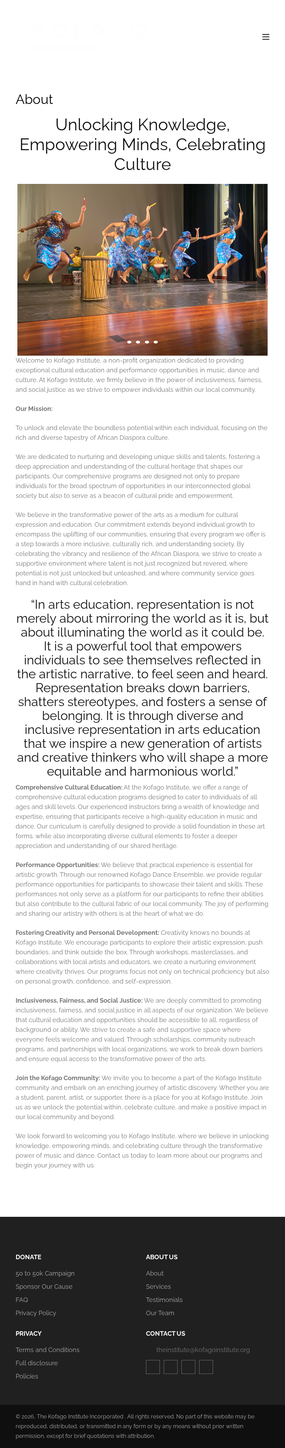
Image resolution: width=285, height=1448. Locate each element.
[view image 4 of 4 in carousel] (156, 342)
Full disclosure (37, 1363)
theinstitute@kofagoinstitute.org (203, 1349)
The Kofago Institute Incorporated (80, 1416)
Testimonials (164, 1299)
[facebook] (153, 1367)
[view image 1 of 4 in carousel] (129, 342)
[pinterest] (188, 1367)
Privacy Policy (36, 1313)
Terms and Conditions (48, 1349)
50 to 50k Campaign (45, 1273)
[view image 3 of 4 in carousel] (147, 342)
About (155, 1273)
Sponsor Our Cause (44, 1286)
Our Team (160, 1313)
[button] (142, 267)
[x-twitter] (171, 1367)
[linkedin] (206, 1367)
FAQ (22, 1299)
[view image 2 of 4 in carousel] (138, 342)
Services (158, 1286)
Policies (27, 1376)
